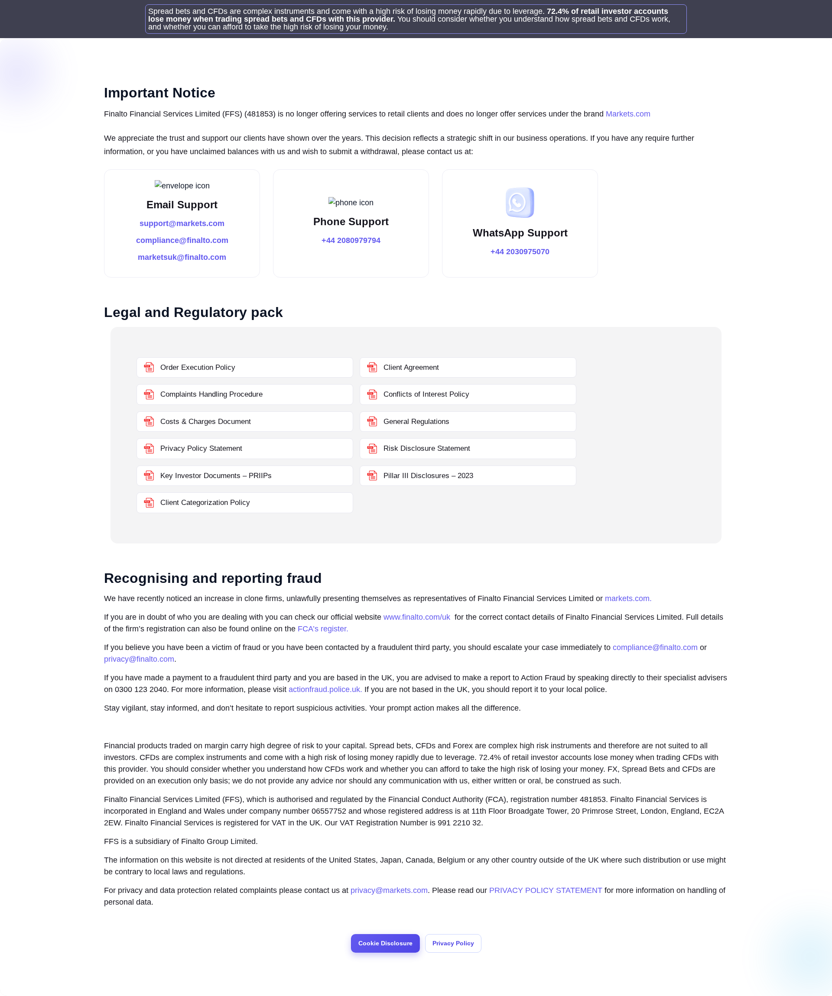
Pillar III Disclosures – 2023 (427, 476)
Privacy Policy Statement (200, 448)
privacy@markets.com (389, 890)
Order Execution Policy (196, 367)
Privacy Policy (453, 943)
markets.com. (628, 598)
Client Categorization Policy (204, 502)
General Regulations (415, 421)
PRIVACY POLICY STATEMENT (545, 890)
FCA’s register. (323, 628)
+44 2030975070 (520, 251)
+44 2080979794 (351, 240)
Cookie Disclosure (385, 943)
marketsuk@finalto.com (182, 257)
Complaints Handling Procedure (210, 394)
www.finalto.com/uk (418, 617)
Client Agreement (410, 367)
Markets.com (628, 114)
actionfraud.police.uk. (325, 689)
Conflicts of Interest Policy (425, 394)
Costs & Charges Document (204, 421)
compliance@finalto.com (182, 240)
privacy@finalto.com (139, 659)
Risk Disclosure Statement (425, 448)
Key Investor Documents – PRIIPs (215, 476)
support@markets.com (182, 223)
